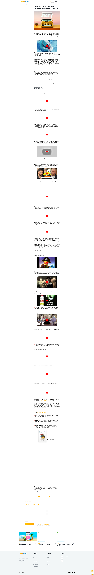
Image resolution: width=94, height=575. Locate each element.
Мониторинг (35, 561)
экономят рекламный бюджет (44, 400)
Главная (22, 4)
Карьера (48, 564)
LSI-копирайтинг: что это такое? (42, 412)
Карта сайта (20, 561)
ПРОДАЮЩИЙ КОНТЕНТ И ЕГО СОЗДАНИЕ (45, 544)
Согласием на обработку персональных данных (43, 523)
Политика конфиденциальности (22, 556)
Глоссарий (48, 561)
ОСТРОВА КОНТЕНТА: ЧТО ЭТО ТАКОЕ (25, 544)
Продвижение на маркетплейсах (35, 564)
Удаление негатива (35, 566)
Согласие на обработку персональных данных (22, 560)
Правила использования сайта (23, 558)
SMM (33, 557)
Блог (47, 560)
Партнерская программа (50, 565)
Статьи (25, 4)
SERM (34, 560)
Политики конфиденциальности (44, 524)
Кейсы (48, 557)
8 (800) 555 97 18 (65, 556)
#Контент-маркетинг (22, 541)
